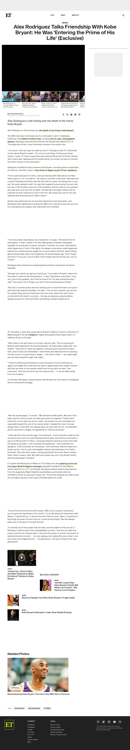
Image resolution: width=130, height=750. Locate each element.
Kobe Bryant (19, 708)
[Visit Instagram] (109, 722)
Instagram (31, 727)
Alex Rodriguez (34, 708)
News (65, 22)
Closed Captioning (57, 730)
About (30, 737)
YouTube (31, 732)
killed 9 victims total (31, 138)
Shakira (33, 334)
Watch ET (75, 15)
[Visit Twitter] (103, 722)
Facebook (31, 725)
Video (63, 15)
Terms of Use (55, 725)
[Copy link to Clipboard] (79, 115)
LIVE (52, 15)
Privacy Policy (55, 727)
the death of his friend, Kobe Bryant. (56, 130)
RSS (29, 742)
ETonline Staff (33, 740)
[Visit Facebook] (98, 722)
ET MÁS (47, 708)
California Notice (56, 732)
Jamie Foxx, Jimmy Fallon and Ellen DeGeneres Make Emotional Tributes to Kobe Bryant (21, 575)
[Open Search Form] (123, 15)
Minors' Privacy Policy (58, 735)
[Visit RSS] (120, 722)
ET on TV (31, 735)
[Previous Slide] (2, 97)
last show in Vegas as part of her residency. (56, 170)
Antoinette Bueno (17, 114)
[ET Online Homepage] (8, 15)
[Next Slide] (84, 97)
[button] (22, 558)
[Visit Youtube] (114, 722)
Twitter (30, 730)
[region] (43, 68)
